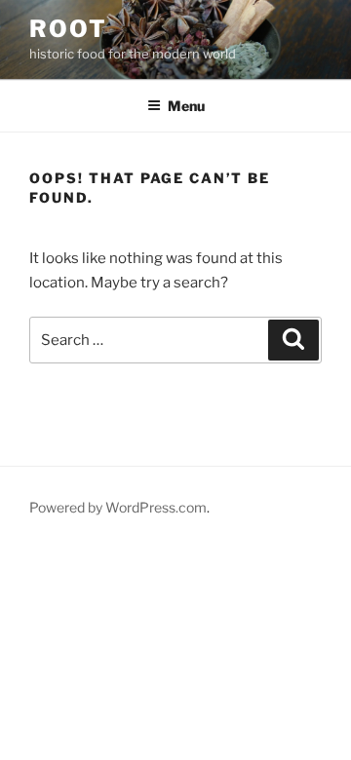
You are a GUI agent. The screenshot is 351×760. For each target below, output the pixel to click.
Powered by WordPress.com (118, 507)
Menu (186, 105)
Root (68, 29)
